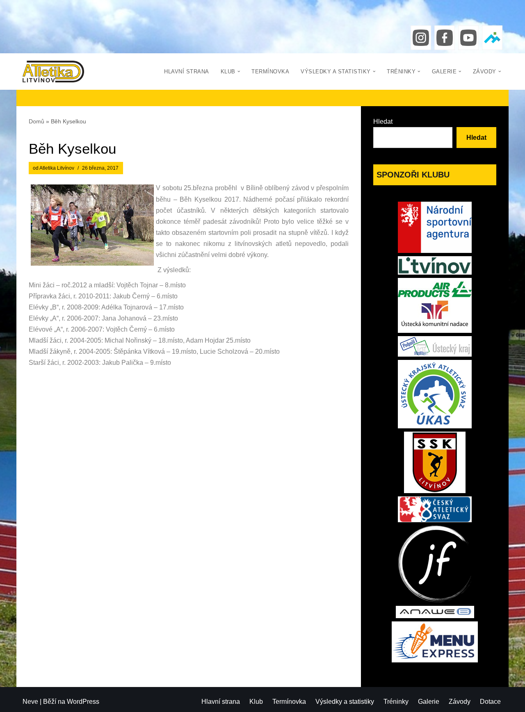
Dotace (490, 701)
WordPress (83, 701)
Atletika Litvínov (56, 168)
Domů (36, 121)
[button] (238, 71)
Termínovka (270, 71)
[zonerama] (492, 38)
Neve (30, 701)
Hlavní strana (186, 71)
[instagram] (421, 38)
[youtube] (468, 38)
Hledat (383, 121)
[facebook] (444, 38)
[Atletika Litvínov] (53, 71)
